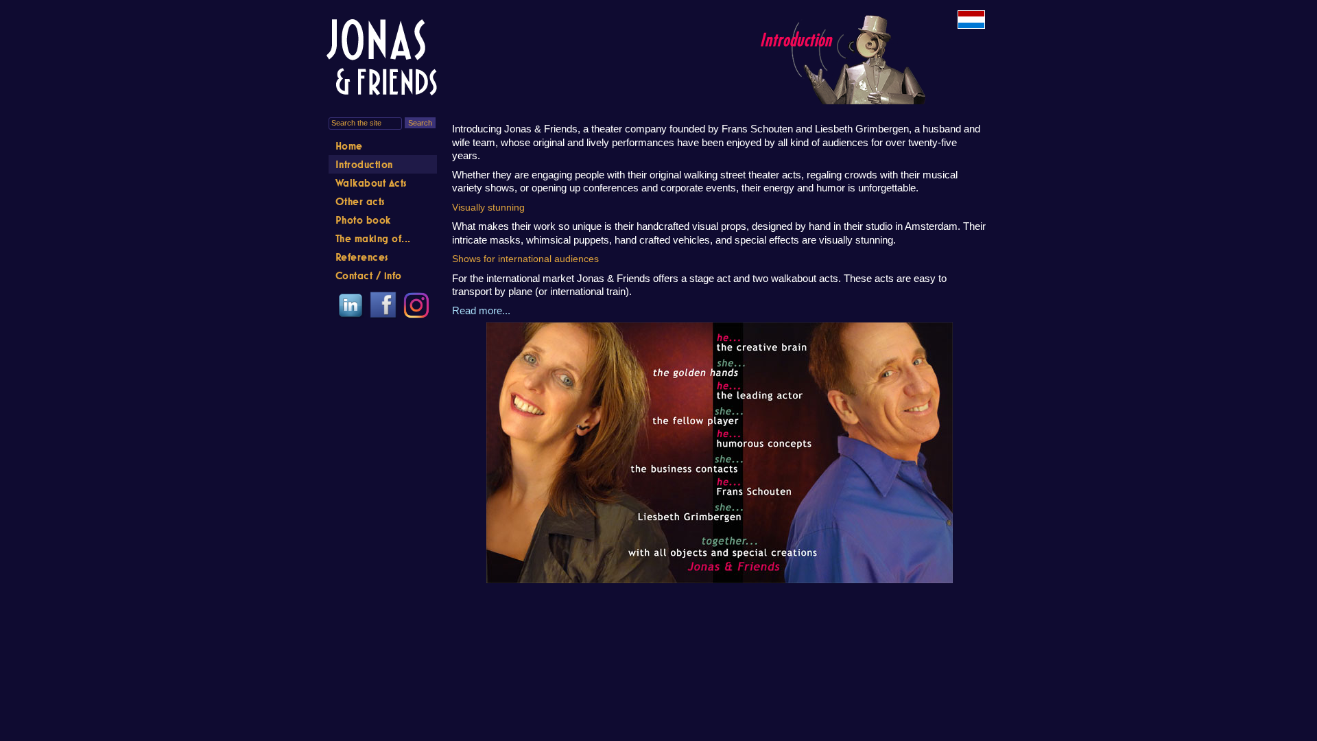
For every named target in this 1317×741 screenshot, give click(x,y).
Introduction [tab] (364, 164)
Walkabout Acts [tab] (371, 182)
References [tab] (361, 256)
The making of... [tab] (373, 238)
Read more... (481, 310)
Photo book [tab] (363, 219)
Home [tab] (349, 145)
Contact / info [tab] (368, 275)
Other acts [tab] (360, 201)
